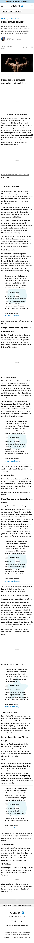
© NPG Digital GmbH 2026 (17, 916)
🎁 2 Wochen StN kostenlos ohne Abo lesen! (17, 1)
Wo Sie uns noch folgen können (18, 925)
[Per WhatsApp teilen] (27, 47)
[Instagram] (12, 921)
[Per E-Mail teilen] (23, 47)
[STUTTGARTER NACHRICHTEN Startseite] (17, 6)
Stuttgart (11, 11)
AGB (20, 932)
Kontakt (14, 937)
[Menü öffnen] (2, 6)
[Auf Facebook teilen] (19, 47)
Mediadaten (8, 934)
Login (31, 5)
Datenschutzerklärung (12, 315)
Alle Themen (18, 11)
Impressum (20, 937)
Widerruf (27, 937)
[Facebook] (22, 921)
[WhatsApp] (15, 921)
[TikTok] (18, 921)
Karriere (15, 932)
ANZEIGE (10, 177)
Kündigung (7, 937)
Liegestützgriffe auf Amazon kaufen (13, 595)
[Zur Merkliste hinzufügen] (31, 47)
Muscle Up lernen (17, 664)
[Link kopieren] (16, 47)
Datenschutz (26, 932)
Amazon (5, 11)
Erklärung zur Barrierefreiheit (21, 934)
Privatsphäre (8, 932)
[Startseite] (4, 905)
